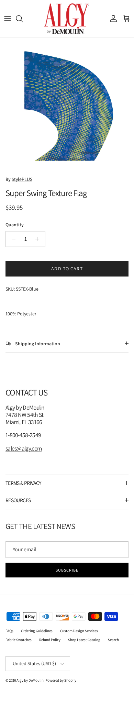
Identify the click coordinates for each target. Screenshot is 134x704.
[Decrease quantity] (12, 239)
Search (113, 639)
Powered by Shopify (60, 680)
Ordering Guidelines (37, 630)
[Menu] (7, 18)
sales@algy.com (23, 448)
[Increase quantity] (39, 239)
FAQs (9, 630)
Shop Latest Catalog (84, 639)
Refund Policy (49, 639)
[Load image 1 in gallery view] (67, 105)
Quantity (14, 224)
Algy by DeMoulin (30, 680)
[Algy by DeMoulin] (67, 18)
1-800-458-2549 (23, 435)
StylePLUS (22, 179)
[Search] (22, 18)
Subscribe (67, 570)
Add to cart (66, 269)
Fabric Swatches (18, 639)
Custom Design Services (79, 630)
